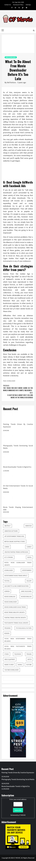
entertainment (27, 570)
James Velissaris (26, 591)
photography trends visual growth (16, 623)
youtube (29, 664)
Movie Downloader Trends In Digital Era (17, 467)
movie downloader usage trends (15, 607)
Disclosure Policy (18, 4)
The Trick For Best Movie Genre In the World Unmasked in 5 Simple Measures (18, 388)
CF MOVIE (22, 815)
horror (7, 591)
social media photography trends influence (18, 647)
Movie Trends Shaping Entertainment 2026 (18, 508)
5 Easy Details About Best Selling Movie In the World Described (20, 395)
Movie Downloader (11, 57)
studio (6, 654)
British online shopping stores (14, 541)
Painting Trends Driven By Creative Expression (18, 425)
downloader (8, 570)
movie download (9, 596)
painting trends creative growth (15, 617)
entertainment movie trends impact (15, 575)
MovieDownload (26, 596)
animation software (11, 531)
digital (29, 557)
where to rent (9, 664)
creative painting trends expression (16, 552)
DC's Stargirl (8, 557)
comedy (29, 547)
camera (6, 547)
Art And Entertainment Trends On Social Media (18, 487)
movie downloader (10, 602)
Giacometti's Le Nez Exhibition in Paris (16, 586)
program (7, 628)
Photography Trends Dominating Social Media (18, 447)
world (20, 664)
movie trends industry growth (14, 612)
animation (28, 526)
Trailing (29, 654)
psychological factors (24, 628)
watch (30, 659)
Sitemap (28, 4)
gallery (29, 581)
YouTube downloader (11, 670)
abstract (7, 526)
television (17, 654)
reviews (7, 633)
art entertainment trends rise (14, 536)
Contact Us (7, 4)
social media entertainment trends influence (18, 640)
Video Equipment (9, 659)
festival (7, 581)
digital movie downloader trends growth (18, 564)
